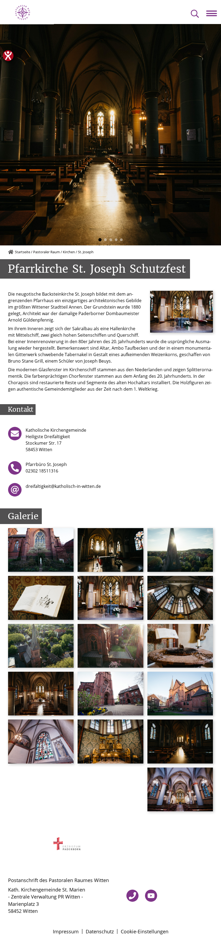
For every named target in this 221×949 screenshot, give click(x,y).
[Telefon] (132, 896)
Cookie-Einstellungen (144, 931)
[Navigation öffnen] (213, 13)
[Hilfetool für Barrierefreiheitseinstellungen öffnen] (8, 55)
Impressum (66, 931)
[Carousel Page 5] (121, 239)
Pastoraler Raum (46, 251)
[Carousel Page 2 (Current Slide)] (105, 239)
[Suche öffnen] (195, 14)
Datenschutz (100, 931)
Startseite (22, 251)
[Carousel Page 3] (110, 239)
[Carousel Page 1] (99, 239)
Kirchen (69, 251)
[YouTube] (151, 896)
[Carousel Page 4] (116, 239)
